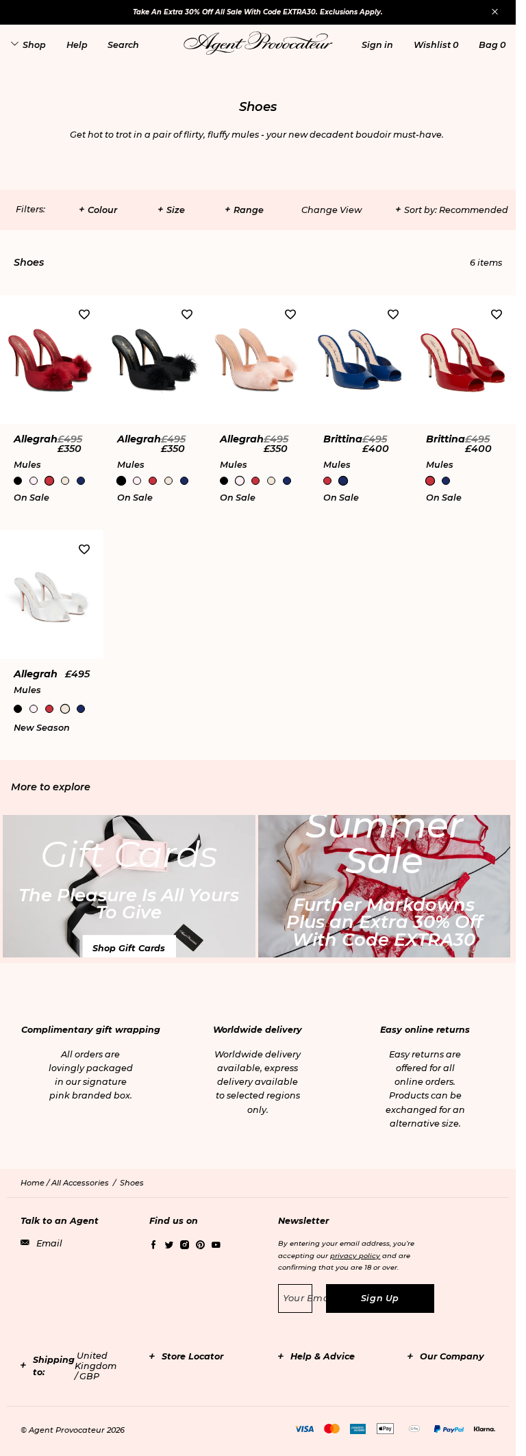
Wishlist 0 (436, 45)
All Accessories (80, 1183)
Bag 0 (492, 45)
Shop (34, 45)
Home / (36, 1183)
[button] (377, 45)
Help (77, 45)
